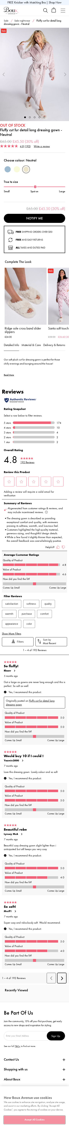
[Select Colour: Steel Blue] (8, 169)
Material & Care (31, 345)
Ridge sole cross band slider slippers (23, 330)
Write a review (42, 146)
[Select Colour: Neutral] (26, 169)
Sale (6, 20)
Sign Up (55, 1036)
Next (65, 74)
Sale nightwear (22, 20)
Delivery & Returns (54, 345)
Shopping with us (15, 1069)
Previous (3, 74)
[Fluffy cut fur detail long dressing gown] (34, 74)
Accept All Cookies (34, 1119)
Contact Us (11, 1059)
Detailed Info (11, 345)
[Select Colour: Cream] (17, 169)
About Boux (12, 1079)
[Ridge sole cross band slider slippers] (26, 296)
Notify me (34, 218)
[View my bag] (54, 11)
